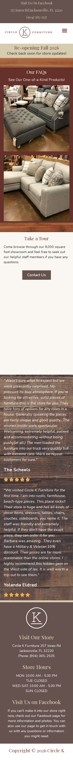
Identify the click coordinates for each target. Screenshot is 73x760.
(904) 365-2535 (36, 17)
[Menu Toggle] (64, 30)
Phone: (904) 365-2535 (36, 656)
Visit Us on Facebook (36, 701)
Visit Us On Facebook (37, 3)
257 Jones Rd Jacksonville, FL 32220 (36, 10)
